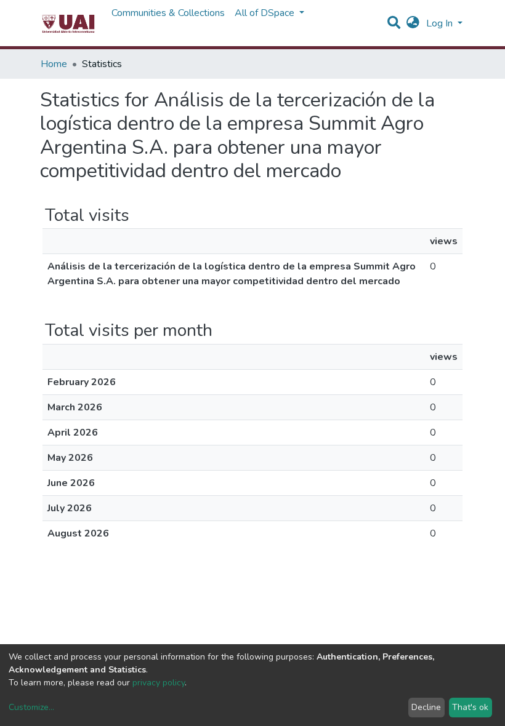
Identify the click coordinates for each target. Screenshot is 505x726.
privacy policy (158, 682)
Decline (426, 707)
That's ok (470, 707)
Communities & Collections (168, 13)
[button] (413, 23)
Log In (440, 23)
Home (54, 64)
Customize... (31, 707)
